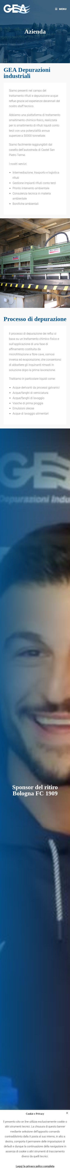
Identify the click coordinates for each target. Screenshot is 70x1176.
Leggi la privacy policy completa (35, 1166)
